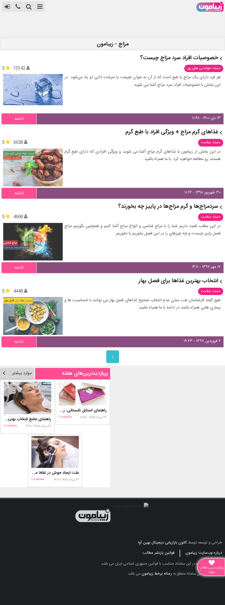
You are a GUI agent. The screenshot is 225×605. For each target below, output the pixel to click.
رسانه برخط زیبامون (157, 573)
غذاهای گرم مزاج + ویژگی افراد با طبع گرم (171, 132)
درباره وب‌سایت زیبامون (203, 553)
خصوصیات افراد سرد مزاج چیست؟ (179, 58)
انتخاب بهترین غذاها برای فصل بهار (178, 281)
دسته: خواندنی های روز (203, 68)
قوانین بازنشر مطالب (158, 553)
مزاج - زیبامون (113, 44)
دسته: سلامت (210, 142)
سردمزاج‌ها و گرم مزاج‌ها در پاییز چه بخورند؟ (168, 207)
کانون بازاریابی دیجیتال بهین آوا (162, 542)
